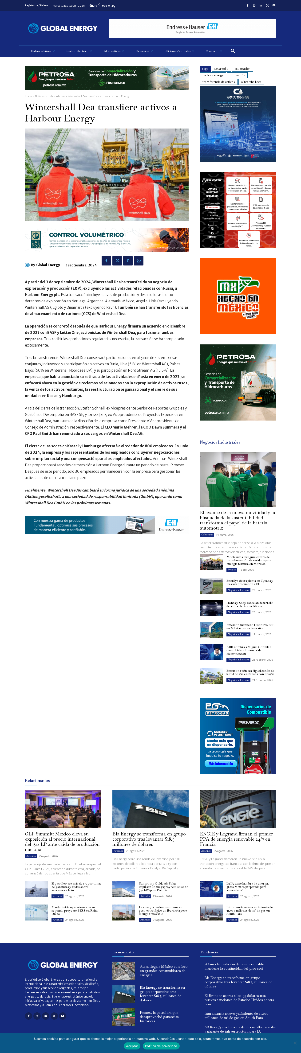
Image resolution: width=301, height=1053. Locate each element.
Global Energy (48, 265)
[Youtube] (274, 6)
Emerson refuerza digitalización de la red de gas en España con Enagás (250, 672)
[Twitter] (267, 6)
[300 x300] (238, 247)
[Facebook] (248, 6)
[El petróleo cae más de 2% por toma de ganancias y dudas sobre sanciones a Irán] (36, 889)
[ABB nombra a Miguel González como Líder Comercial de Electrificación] (211, 652)
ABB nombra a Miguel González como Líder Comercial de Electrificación (248, 650)
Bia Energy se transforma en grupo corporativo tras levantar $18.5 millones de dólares (149, 839)
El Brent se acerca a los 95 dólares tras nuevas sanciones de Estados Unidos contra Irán (239, 999)
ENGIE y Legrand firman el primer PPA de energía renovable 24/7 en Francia (236, 839)
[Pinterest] (128, 260)
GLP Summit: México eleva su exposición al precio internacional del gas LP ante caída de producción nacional (62, 841)
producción (237, 75)
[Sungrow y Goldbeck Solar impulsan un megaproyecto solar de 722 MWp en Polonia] (123, 889)
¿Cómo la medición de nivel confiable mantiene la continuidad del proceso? (234, 966)
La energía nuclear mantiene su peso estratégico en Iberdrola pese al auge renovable (163, 910)
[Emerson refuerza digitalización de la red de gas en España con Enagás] (211, 676)
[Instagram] (254, 6)
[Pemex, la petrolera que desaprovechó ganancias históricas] (123, 1017)
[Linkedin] (261, 6)
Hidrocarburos (56, 96)
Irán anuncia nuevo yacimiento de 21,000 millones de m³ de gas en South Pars (249, 910)
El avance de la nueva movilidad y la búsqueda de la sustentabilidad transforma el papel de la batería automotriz (237, 520)
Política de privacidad (161, 1046)
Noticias (40, 96)
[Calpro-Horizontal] (107, 255)
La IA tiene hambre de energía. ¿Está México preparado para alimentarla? (247, 886)
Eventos (232, 569)
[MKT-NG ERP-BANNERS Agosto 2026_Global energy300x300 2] (238, 160)
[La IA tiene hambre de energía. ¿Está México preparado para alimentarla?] (211, 889)
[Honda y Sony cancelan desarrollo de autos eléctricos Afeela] (211, 608)
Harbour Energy (212, 75)
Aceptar (132, 1046)
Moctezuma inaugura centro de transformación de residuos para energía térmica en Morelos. (248, 560)
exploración (242, 68)
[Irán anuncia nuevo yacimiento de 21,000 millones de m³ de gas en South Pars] (211, 912)
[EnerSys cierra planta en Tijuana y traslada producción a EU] (211, 586)
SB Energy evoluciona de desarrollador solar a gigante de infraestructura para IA (240, 1029)
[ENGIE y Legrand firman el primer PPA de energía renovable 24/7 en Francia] (238, 809)
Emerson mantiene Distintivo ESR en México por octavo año (250, 626)
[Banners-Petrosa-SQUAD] (238, 419)
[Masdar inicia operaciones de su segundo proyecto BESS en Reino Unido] (36, 912)
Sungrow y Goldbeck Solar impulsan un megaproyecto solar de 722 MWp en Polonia (163, 886)
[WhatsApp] (138, 260)
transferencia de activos (218, 82)
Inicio (28, 96)
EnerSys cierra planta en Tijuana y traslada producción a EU (249, 582)
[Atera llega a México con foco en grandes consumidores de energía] (123, 971)
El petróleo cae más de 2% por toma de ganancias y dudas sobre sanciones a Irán (76, 886)
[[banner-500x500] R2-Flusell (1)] (238, 333)
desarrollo (221, 68)
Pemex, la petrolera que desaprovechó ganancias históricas (159, 1016)
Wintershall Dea (251, 82)
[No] (295, 1043)
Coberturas (207, 534)
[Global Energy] (28, 265)
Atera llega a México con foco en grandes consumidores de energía (164, 970)
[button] (233, 51)
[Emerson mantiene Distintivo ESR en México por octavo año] (211, 630)
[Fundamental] (192, 28)
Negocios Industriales (238, 590)
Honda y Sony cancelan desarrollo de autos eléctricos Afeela (249, 604)
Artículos (31, 856)
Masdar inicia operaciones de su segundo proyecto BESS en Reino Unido (75, 910)
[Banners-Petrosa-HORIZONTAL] (107, 93)
